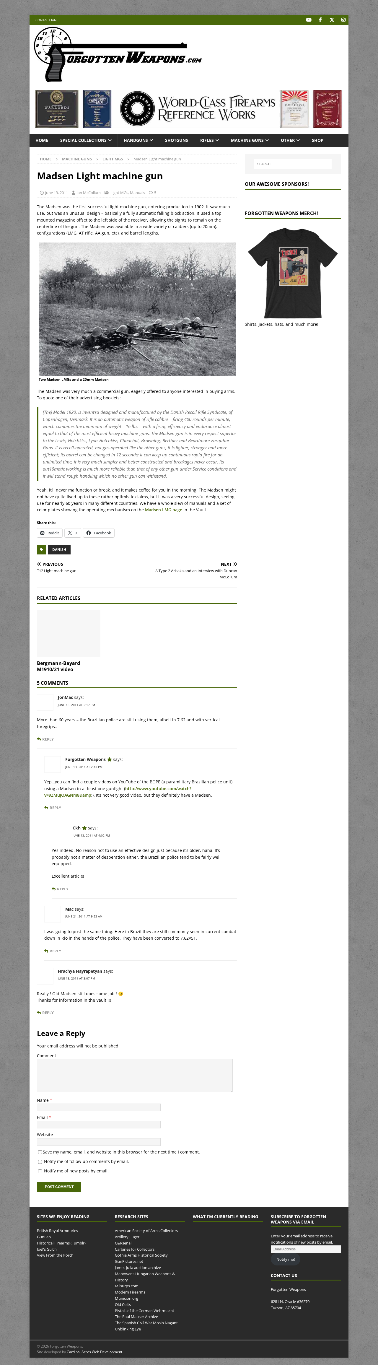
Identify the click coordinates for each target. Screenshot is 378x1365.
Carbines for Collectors (134, 1249)
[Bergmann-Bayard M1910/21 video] (68, 633)
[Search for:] (293, 164)
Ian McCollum (88, 192)
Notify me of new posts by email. (76, 1171)
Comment (46, 1055)
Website (45, 1134)
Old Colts (123, 1304)
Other (288, 140)
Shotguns (176, 140)
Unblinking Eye (128, 1329)
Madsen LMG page (163, 510)
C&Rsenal (123, 1243)
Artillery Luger (127, 1236)
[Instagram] (343, 20)
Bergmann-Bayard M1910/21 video (58, 666)
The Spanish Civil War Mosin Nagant (146, 1322)
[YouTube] (309, 20)
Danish (59, 549)
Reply (48, 739)
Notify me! (285, 1259)
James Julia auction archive (138, 1267)
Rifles (207, 140)
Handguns (136, 140)
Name (43, 1100)
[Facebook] (320, 20)
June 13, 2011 (56, 192)
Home (41, 140)
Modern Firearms (130, 1292)
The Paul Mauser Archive (136, 1316)
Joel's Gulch (47, 1249)
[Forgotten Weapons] (118, 81)
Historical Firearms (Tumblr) (61, 1243)
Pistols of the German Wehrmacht (144, 1310)
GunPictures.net (129, 1261)
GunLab (44, 1236)
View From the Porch (55, 1255)
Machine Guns (247, 140)
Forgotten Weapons (85, 759)
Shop (317, 140)
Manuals (137, 192)
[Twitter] (332, 20)
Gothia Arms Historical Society (141, 1255)
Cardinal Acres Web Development (94, 1351)
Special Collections (83, 140)
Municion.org (126, 1298)
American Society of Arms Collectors (146, 1230)
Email (43, 1117)
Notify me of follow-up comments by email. (86, 1161)
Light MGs (119, 192)
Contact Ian (45, 20)
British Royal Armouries (57, 1230)
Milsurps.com (127, 1285)
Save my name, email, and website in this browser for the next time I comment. (121, 1152)
